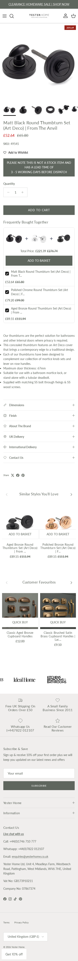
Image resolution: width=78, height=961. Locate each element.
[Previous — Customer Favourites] (6, 582)
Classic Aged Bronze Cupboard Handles (20, 634)
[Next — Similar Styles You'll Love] (71, 494)
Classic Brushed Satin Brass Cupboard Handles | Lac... (58, 636)
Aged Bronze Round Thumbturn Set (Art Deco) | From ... (20, 548)
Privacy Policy (21, 922)
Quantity (9, 183)
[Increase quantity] (23, 192)
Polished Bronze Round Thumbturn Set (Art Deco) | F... (58, 548)
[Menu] (4, 16)
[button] (15, 152)
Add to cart (39, 210)
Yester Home (18, 947)
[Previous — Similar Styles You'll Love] (6, 494)
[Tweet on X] (12, 475)
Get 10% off (14, 954)
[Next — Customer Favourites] (71, 582)
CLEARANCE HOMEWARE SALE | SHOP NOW (39, 4)
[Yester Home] (39, 16)
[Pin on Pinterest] (23, 475)
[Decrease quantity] (7, 192)
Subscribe (39, 785)
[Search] (13, 16)
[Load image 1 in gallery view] (39, 62)
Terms (6, 922)
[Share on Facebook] (17, 475)
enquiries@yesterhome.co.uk (30, 856)
